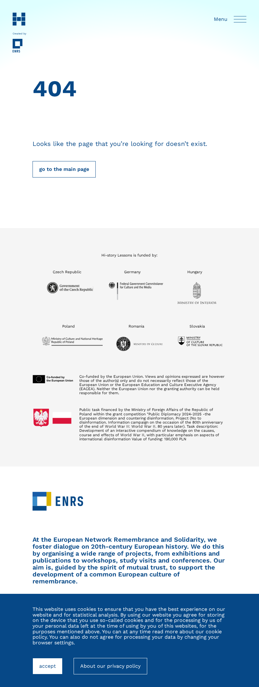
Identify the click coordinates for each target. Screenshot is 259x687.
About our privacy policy (110, 666)
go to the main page (64, 169)
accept (51, 668)
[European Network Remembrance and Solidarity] (19, 46)
